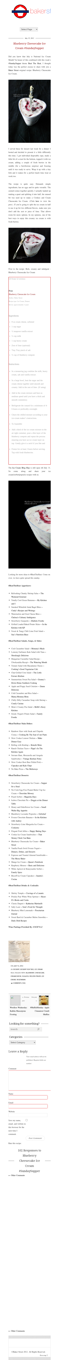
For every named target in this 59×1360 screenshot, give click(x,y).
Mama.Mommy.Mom (19, 696)
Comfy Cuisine (17, 703)
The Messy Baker (18, 858)
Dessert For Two (27, 969)
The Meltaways (31, 769)
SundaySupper (15, 63)
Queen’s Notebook (35, 862)
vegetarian (21, 980)
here (37, 201)
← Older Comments (16, 1175)
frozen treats (35, 976)
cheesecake (39, 973)
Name (10, 1093)
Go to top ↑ (44, 1355)
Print (11, 291)
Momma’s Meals (38, 648)
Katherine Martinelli (34, 903)
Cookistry (15, 827)
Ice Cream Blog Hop (21, 467)
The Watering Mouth (38, 662)
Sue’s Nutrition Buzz (19, 634)
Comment (12, 1068)
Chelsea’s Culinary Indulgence (23, 617)
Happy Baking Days (38, 831)
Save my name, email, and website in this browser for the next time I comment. (17, 1127)
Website (11, 1111)
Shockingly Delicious (20, 655)
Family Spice (16, 872)
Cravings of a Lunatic (35, 893)
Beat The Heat (34, 63)
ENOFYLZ (38, 927)
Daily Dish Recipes (19, 920)
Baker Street (13, 70)
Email (10, 1102)
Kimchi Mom (36, 745)
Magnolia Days (30, 796)
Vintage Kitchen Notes (32, 758)
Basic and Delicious (36, 865)
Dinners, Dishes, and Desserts (23, 851)
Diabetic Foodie (37, 620)
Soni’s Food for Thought (32, 907)
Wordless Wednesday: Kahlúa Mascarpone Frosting (18, 1011)
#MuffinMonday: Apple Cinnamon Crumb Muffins (39, 1011)
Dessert (16, 969)
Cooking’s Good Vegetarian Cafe (24, 669)
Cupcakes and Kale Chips (21, 765)
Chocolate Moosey (26, 793)
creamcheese (16, 976)
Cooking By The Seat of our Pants (33, 734)
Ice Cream (39, 969)
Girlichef (42, 814)
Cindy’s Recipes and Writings (23, 610)
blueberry (30, 973)
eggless (25, 976)
